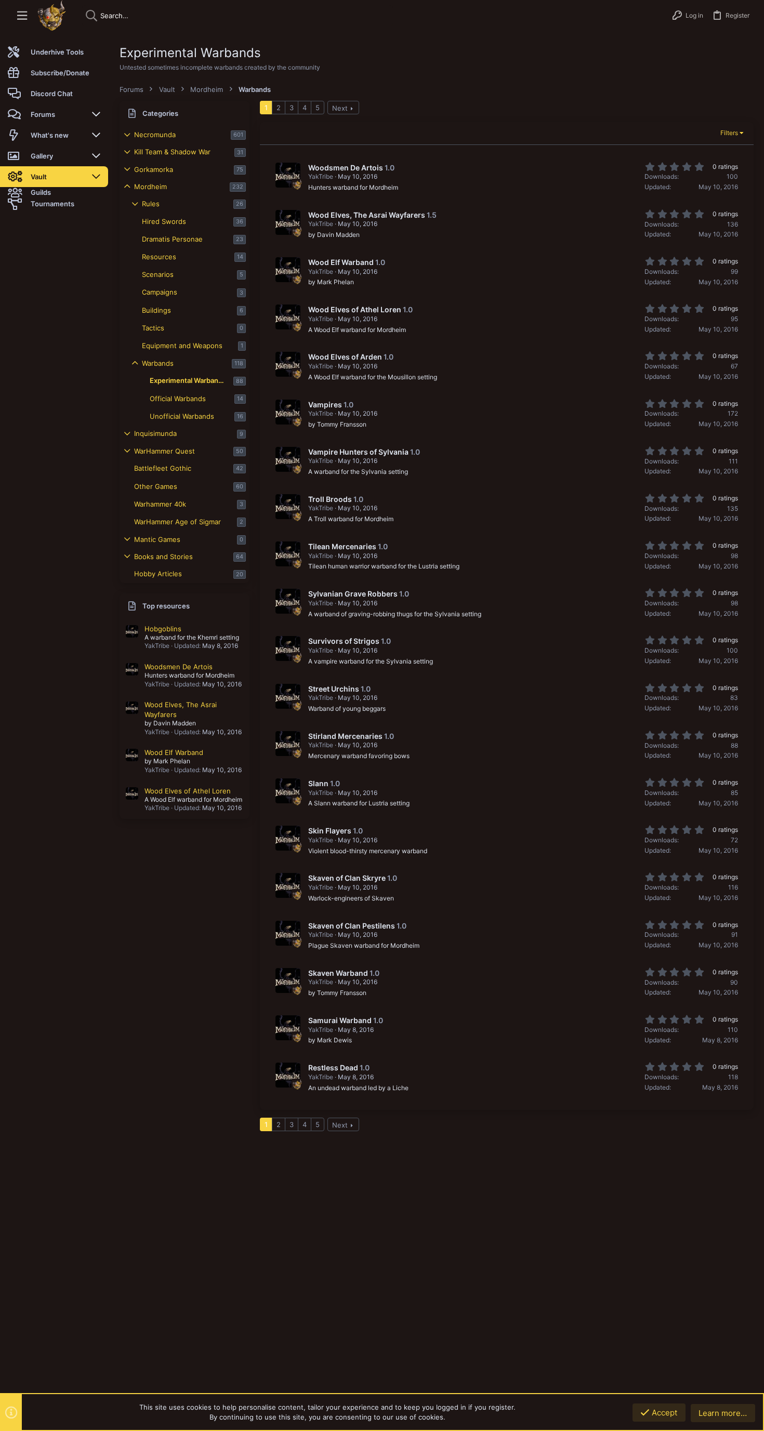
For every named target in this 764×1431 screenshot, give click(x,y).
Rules (151, 204)
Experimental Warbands (188, 380)
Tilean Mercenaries (342, 546)
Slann (318, 783)
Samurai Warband (340, 1020)
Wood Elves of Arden (345, 356)
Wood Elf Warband (173, 752)
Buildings (156, 310)
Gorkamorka (153, 169)
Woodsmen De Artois (178, 666)
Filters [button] (729, 133)
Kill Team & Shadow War (172, 152)
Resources (159, 257)
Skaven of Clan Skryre (347, 877)
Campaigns (159, 292)
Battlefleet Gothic (162, 468)
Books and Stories (163, 556)
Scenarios (158, 274)
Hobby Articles (158, 573)
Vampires (325, 404)
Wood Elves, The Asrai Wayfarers (366, 214)
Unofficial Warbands (182, 416)
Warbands (158, 363)
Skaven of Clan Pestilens (351, 925)
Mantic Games (157, 539)
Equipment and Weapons (182, 345)
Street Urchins (333, 688)
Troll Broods (330, 499)
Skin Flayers (329, 830)
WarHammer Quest (164, 451)
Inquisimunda (155, 433)
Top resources (166, 606)
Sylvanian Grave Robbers (353, 593)
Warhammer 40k (160, 504)
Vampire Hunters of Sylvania (358, 451)
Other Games (155, 486)
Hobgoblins (162, 629)
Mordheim (150, 186)
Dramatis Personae (172, 239)
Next (340, 108)
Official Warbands (178, 398)
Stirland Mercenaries (345, 736)
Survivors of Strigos (343, 641)
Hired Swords (164, 221)
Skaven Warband (338, 973)
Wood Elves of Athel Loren (187, 791)
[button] (22, 16)
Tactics (153, 328)
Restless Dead (333, 1067)
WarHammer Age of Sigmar (177, 522)
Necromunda (155, 134)
